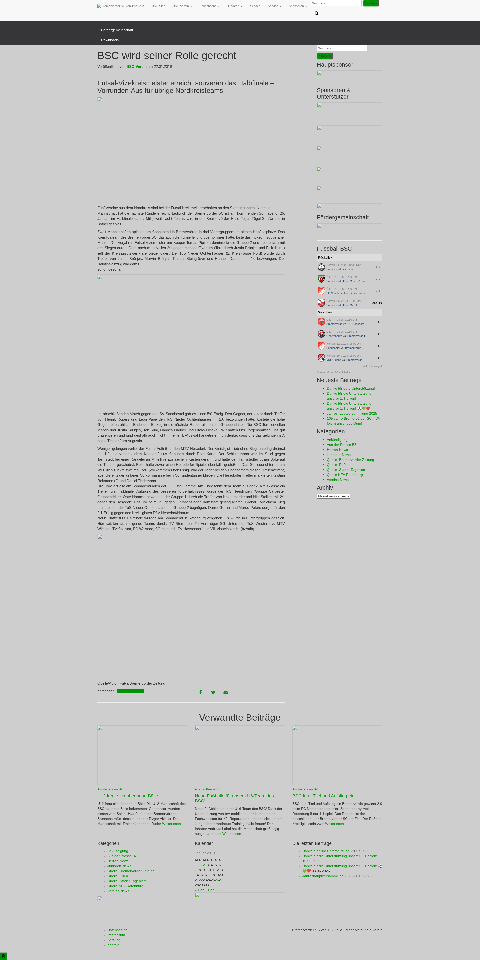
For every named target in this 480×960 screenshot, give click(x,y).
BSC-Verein (181, 6)
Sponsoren (297, 6)
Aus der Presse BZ (130, 691)
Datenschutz (117, 930)
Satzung (114, 940)
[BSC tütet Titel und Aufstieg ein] (337, 755)
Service (273, 6)
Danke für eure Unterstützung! (351, 388)
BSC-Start (159, 6)
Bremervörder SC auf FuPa (333, 372)
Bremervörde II (335, 281)
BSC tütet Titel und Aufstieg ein (323, 795)
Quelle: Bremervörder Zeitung (350, 460)
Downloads (110, 40)
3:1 (378, 290)
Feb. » (213, 890)
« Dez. (200, 890)
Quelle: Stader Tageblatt (346, 470)
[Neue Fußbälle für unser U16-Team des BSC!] (240, 755)
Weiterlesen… (172, 824)
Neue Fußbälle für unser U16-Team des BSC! (234, 798)
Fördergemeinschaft (117, 30)
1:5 (378, 266)
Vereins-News (338, 480)
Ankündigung (337, 440)
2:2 (378, 278)
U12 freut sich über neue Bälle (128, 795)
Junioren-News (339, 455)
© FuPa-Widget (373, 366)
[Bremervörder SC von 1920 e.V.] (121, 6)
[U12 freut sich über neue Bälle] (143, 755)
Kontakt (114, 945)
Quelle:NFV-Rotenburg (345, 475)
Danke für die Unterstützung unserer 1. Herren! (339, 856)
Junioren (234, 6)
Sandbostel (333, 347)
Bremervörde (334, 269)
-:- (379, 321)
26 (217, 880)
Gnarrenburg (334, 335)
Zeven (352, 269)
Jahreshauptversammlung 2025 (352, 413)
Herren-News (337, 450)
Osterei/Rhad (358, 281)
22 (201, 880)
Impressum (116, 935)
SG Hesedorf (356, 323)
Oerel (353, 305)
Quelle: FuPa (337, 465)
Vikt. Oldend (333, 359)
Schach (255, 6)
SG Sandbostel (335, 293)
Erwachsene (209, 6)
